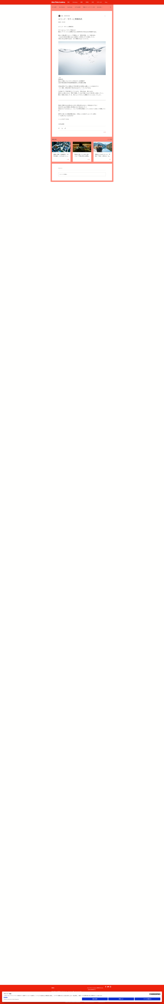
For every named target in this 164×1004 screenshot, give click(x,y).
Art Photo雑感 (77, 7)
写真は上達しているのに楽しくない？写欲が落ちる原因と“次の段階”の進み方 (81, 155)
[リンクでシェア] (65, 128)
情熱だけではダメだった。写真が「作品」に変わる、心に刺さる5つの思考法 (102, 155)
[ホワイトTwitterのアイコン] (108, 987)
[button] (69, 2)
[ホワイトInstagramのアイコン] (110, 987)
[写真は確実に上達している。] (82, 147)
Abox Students (62, 7)
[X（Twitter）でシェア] (62, 128)
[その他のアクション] (105, 16)
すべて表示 (110, 139)
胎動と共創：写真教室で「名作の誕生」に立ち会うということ (60, 155)
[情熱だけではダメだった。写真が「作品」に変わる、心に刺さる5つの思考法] (103, 147)
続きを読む (99, 7)
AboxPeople (69, 7)
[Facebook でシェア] (59, 128)
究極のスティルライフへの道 (89, 7)
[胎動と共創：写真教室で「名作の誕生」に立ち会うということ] (61, 147)
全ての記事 (54, 7)
